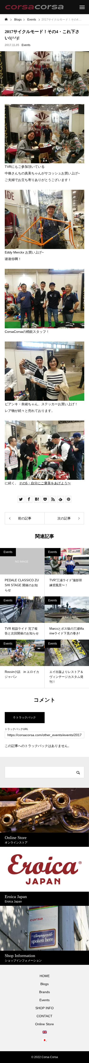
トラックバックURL (16, 729)
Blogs (44, 984)
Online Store (44, 1024)
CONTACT (44, 1016)
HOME (45, 976)
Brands (44, 992)
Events (26, 45)
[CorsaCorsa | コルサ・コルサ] (34, 7)
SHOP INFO (44, 1008)
